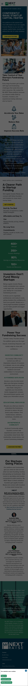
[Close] (26, 671)
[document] (14, 677)
